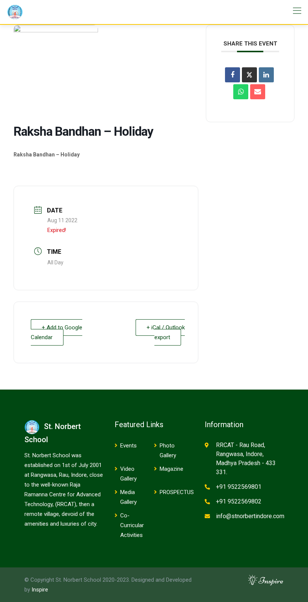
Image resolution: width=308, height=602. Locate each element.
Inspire (40, 589)
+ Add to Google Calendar (56, 332)
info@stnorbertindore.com (250, 516)
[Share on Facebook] (232, 74)
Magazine (171, 469)
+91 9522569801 (238, 486)
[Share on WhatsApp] (240, 91)
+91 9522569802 (238, 501)
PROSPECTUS (177, 492)
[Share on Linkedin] (266, 74)
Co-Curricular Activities (132, 525)
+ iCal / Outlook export (165, 332)
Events (128, 445)
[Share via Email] (257, 91)
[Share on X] (249, 74)
